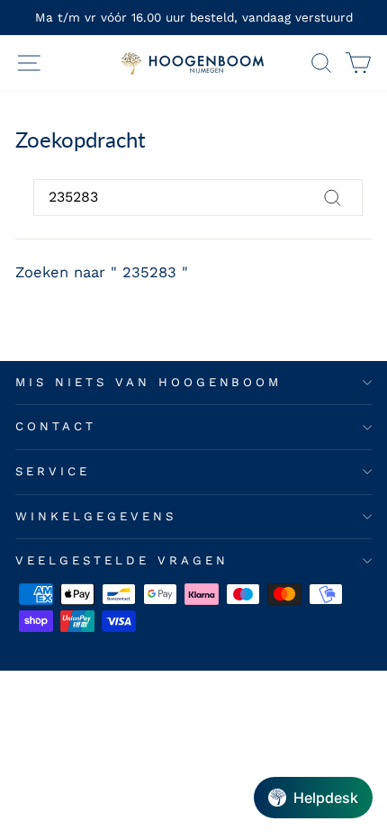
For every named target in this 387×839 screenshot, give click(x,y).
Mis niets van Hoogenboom (148, 382)
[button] (313, 798)
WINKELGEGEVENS (95, 516)
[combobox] (198, 197)
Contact (55, 426)
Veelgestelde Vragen (122, 560)
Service (52, 471)
